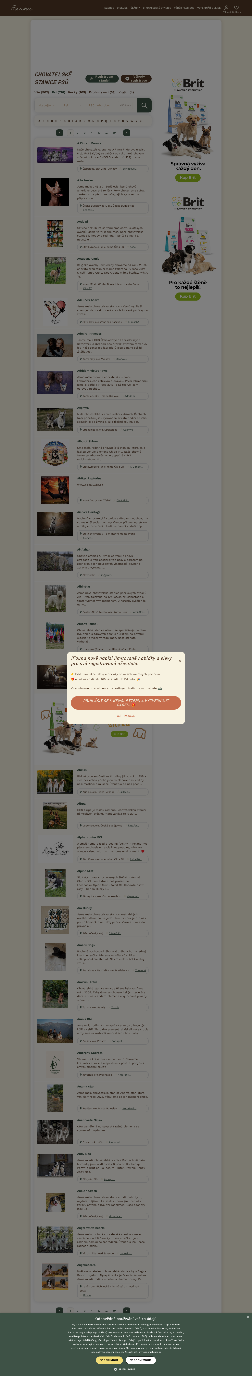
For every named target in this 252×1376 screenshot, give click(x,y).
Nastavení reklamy (136, 1348)
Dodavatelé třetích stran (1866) (129, 1336)
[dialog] (126, 1344)
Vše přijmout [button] (109, 1360)
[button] (126, 1369)
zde (160, 688)
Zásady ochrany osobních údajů (143, 1352)
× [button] (247, 1317)
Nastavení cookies (112, 1352)
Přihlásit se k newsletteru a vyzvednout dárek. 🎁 (126, 703)
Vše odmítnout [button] (140, 1360)
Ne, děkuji (126, 716)
